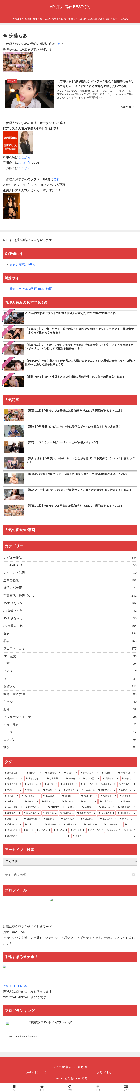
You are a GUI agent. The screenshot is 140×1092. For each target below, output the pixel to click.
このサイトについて (35, 1072)
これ (58, 44)
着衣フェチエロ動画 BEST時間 (31, 288)
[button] (134, 875)
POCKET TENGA (15, 986)
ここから (24, 157)
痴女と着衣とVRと (22, 264)
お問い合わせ (104, 1072)
